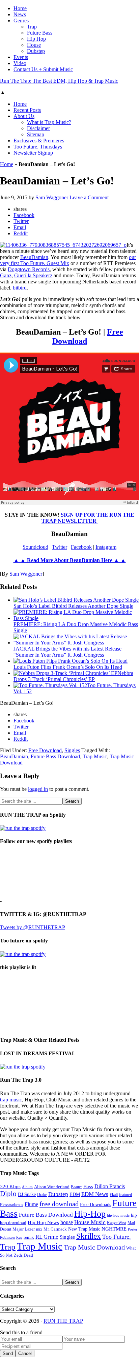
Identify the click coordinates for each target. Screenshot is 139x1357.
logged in (38, 789)
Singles (72, 750)
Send (8, 1353)
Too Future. (116, 1236)
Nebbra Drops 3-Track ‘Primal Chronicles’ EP (73, 676)
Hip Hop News (43, 1222)
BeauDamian (34, 257)
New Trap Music (84, 1229)
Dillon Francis (109, 1186)
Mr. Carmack (55, 1229)
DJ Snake (27, 1194)
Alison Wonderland (52, 1186)
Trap (8, 1246)
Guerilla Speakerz (33, 275)
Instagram (105, 547)
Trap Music (95, 756)
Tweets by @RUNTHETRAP (32, 927)
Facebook (81, 547)
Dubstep (58, 1194)
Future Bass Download (55, 756)
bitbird (20, 288)
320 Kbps (10, 1186)
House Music (90, 1222)
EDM (75, 1194)
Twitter (59, 547)
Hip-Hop (90, 1214)
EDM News (94, 1194)
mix (39, 1229)
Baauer (76, 1186)
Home (6, 164)
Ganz (5, 275)
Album (27, 1187)
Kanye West (116, 1222)
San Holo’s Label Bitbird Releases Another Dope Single (73, 606)
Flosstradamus (11, 1205)
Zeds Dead (23, 1255)
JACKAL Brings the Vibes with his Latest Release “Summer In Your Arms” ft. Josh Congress (67, 652)
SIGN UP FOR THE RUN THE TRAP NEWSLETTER (88, 518)
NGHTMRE (114, 1229)
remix (29, 1237)
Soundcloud (35, 547)
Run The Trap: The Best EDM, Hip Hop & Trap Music (59, 81)
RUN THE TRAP (63, 1321)
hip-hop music (118, 1215)
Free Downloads (95, 1204)
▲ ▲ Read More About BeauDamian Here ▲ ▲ (69, 560)
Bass (88, 1186)
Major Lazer (23, 1229)
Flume (31, 1204)
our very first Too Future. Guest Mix (68, 260)
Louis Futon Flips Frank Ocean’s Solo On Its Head (67, 667)
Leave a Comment (89, 197)
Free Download (45, 750)
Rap (19, 1237)
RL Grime (46, 1237)
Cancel (25, 1353)
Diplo (8, 1194)
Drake (42, 1194)
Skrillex (88, 1236)
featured (125, 1195)
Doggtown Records (29, 269)
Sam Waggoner (25, 574)
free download (59, 1204)
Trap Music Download (94, 1247)
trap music (11, 1099)
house (66, 1222)
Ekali (114, 1194)
